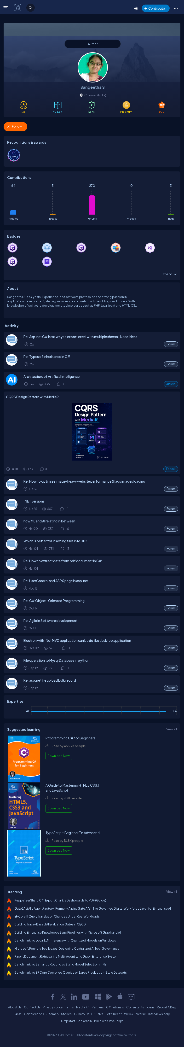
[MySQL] (11, 668)
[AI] (11, 384)
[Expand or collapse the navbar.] (6, 8)
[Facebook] (53, 996)
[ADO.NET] (11, 628)
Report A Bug (166, 1007)
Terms (69, 1007)
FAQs (18, 1014)
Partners (98, 1007)
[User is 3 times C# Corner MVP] (14, 161)
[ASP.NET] (11, 589)
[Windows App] (98, 996)
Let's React (114, 1014)
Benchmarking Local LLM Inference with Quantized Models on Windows (65, 940)
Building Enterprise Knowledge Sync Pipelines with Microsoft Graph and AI (67, 932)
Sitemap (52, 1014)
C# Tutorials (115, 1007)
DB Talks (97, 1014)
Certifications (34, 1014)
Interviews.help (159, 1014)
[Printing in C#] (11, 569)
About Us (15, 1007)
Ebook (171, 469)
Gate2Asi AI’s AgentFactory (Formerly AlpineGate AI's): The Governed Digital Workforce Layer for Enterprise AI (92, 908)
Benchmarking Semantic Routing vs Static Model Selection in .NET (61, 964)
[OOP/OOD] (11, 608)
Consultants (135, 1007)
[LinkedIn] (74, 996)
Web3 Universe (135, 1014)
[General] (11, 344)
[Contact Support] (131, 996)
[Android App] (109, 996)
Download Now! (58, 756)
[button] (175, 8)
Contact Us (32, 1007)
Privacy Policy (53, 1007)
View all (171, 729)
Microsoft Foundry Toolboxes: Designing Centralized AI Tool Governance (67, 948)
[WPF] (11, 648)
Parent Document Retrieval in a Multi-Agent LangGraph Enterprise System (66, 956)
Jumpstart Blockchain (76, 1021)
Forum (171, 344)
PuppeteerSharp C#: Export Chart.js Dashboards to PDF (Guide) (60, 900)
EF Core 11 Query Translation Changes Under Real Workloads (57, 916)
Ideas (150, 1007)
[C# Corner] (18, 7)
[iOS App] (120, 996)
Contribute (156, 8)
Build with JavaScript (108, 1021)
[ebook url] (24, 759)
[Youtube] (86, 996)
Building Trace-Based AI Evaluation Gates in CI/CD (50, 924)
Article (171, 384)
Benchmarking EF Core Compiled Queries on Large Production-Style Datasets (70, 972)
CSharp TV (81, 1014)
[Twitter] (63, 996)
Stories (66, 1014)
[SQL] (11, 549)
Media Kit (82, 1007)
